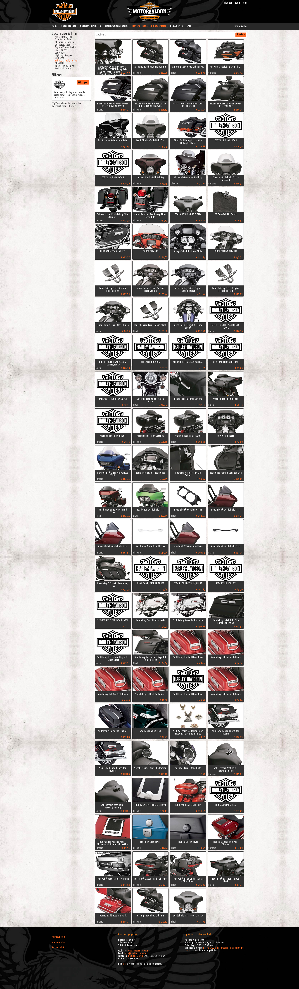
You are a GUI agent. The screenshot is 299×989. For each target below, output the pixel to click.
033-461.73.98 (135, 956)
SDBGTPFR (60, 63)
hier (125, 964)
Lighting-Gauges (63, 55)
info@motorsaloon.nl (136, 953)
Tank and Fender (63, 68)
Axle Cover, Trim (63, 39)
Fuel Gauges (61, 50)
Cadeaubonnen (68, 26)
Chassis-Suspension (65, 42)
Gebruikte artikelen (90, 26)
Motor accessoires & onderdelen (149, 26)
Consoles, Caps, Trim (65, 45)
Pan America (176, 26)
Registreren (241, 3)
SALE (189, 26)
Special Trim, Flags (64, 66)
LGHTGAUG (60, 53)
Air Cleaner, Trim (63, 37)
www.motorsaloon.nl (138, 950)
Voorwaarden (58, 942)
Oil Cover (59, 58)
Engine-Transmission (65, 47)
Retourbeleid (58, 947)
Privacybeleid (58, 937)
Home (55, 26)
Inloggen (228, 3)
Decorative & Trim (64, 33)
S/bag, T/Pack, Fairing (66, 60)
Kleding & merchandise (117, 26)
